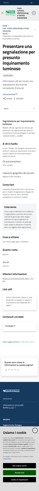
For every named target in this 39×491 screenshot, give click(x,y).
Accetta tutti (19, 472)
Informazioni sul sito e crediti (13, 405)
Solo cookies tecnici (19, 465)
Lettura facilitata (9, 94)
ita (31, 3)
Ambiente (5, 3)
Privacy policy (7, 458)
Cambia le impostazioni (19, 479)
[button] (34, 13)
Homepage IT (10, 325)
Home (5, 25)
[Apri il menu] (2, 13)
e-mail (11, 407)
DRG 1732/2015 (19, 134)
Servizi (5, 33)
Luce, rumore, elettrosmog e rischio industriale (16, 29)
